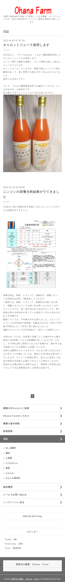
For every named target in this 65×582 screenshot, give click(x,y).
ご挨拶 (9, 458)
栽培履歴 (8, 487)
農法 (8, 453)
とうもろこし (12, 463)
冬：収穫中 (11, 448)
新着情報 (8, 431)
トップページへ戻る (13, 502)
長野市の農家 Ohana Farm (25, 579)
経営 (8, 468)
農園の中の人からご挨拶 (16, 408)
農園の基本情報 (11, 423)
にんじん (6, 50)
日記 (5, 439)
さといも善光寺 (13, 478)
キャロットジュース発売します (26, 45)
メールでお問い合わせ (15, 494)
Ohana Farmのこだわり (16, 416)
